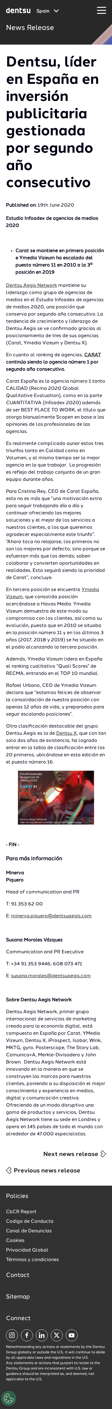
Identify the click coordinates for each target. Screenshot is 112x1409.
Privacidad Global (27, 1250)
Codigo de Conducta (29, 1221)
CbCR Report (21, 1212)
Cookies (15, 1240)
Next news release (71, 1154)
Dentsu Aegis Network (31, 285)
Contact (18, 1275)
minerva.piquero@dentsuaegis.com (51, 916)
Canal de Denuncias (29, 1231)
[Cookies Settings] (8, 1398)
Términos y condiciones (32, 1260)
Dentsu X (66, 733)
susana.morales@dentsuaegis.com (51, 976)
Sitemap (18, 1297)
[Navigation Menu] (101, 10)
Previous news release (46, 1171)
